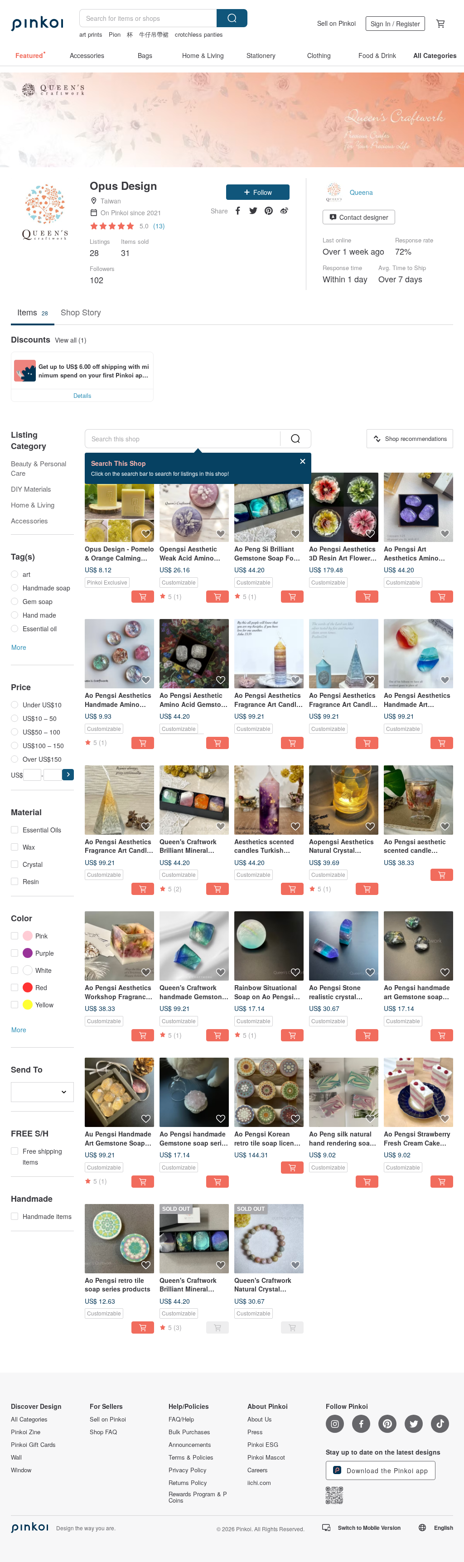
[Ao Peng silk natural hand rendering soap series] (343, 1092)
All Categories (29, 1419)
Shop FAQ (103, 1432)
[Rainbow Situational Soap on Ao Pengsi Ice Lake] (269, 946)
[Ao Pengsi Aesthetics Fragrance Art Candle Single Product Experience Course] (269, 653)
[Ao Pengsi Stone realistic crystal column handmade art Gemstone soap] (343, 946)
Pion (115, 34)
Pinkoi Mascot (266, 1457)
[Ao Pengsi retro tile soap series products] (119, 1238)
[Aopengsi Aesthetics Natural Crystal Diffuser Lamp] (343, 800)
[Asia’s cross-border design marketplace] (37, 24)
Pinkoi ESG (262, 1444)
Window (21, 1470)
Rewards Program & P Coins (198, 1497)
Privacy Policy (188, 1470)
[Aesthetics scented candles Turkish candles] (269, 800)
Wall (16, 1457)
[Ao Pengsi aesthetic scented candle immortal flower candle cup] (418, 800)
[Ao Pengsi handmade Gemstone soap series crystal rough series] (194, 1092)
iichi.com (259, 1483)
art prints (90, 34)
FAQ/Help (181, 1419)
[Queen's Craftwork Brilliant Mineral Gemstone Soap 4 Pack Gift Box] (194, 800)
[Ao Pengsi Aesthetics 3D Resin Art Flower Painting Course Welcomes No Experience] (343, 507)
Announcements (190, 1444)
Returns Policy (188, 1483)
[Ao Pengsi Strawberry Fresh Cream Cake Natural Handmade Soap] (418, 1092)
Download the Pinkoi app (386, 1470)
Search (232, 18)
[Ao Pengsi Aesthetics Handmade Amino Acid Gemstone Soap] (119, 653)
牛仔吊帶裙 (154, 34)
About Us (259, 1419)
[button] (258, 192)
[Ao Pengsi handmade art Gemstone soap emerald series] (418, 946)
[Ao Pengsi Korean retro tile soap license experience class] (269, 1092)
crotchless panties (199, 34)
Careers (257, 1470)
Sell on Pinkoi (336, 23)
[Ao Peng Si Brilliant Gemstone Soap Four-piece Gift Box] (269, 507)
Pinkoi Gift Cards (33, 1444)
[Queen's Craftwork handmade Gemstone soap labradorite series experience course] (194, 946)
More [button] (18, 647)
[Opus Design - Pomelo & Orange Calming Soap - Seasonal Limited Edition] (119, 507)
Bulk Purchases (189, 1432)
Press (255, 1432)
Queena (361, 192)
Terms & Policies (191, 1457)
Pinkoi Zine (25, 1432)
